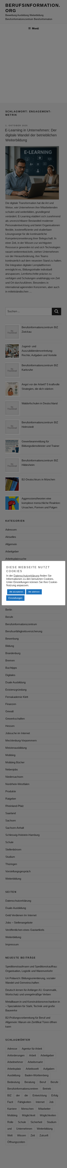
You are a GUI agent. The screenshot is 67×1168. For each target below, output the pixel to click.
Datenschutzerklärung (26, 575)
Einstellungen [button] (15, 598)
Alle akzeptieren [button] (16, 592)
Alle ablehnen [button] (34, 592)
